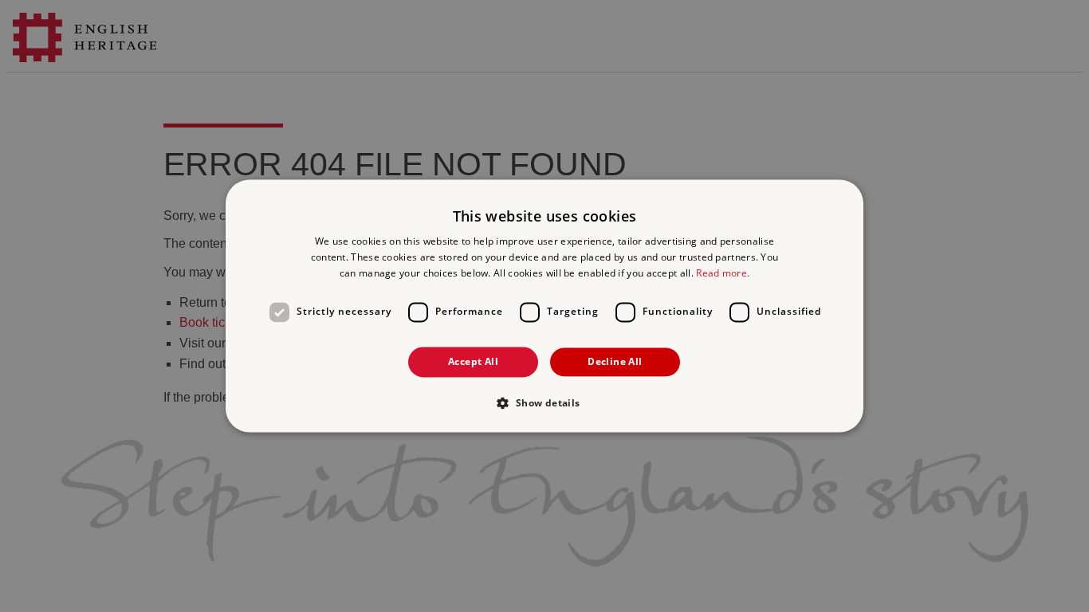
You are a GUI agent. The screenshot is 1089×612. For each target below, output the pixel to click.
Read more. (722, 273)
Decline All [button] (615, 361)
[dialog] (544, 305)
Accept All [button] (473, 361)
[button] (544, 403)
